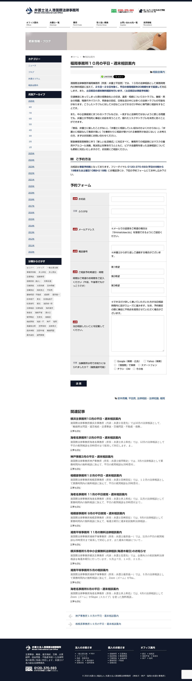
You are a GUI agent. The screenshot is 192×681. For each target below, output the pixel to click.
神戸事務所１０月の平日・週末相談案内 (97, 616)
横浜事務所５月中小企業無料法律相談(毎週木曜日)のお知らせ (108, 551)
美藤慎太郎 (31, 326)
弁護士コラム (34, 79)
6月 (30, 119)
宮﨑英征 (30, 290)
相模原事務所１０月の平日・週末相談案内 (98, 624)
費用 (77, 23)
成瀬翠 (47, 295)
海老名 (29, 312)
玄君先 (39, 317)
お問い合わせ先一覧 (129, 23)
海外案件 (49, 308)
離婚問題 (50, 330)
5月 (30, 124)
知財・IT (40, 321)
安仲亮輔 (122, 398)
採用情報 (148, 23)
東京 (38, 299)
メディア (40, 268)
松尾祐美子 (48, 299)
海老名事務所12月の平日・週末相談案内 (95, 437)
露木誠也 (30, 335)
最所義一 (56, 295)
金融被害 (123, 658)
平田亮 (132, 398)
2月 (30, 142)
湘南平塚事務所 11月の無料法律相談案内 (96, 532)
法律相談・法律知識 (148, 398)
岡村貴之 (40, 290)
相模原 (48, 317)
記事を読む (75, 431)
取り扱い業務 (102, 23)
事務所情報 (31, 272)
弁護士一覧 (55, 23)
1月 (30, 147)
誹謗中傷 (40, 330)
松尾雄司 (30, 303)
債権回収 (80, 663)
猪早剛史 (30, 317)
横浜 (38, 303)
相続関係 (30, 321)
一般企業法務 (52, 268)
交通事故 (30, 277)
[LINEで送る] (106, 77)
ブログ (31, 72)
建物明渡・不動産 (34, 295)
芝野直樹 (42, 326)
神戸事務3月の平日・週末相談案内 (91, 456)
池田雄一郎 (48, 303)
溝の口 (48, 312)
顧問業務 (40, 335)
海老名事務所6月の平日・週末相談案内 (94, 589)
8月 (30, 107)
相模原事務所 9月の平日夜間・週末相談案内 (97, 513)
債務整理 (40, 277)
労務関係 (30, 286)
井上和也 (42, 272)
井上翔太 (52, 272)
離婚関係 (123, 656)
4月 (30, 130)
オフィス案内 (32, 23)
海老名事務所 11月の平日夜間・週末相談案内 (98, 494)
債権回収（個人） (34, 281)
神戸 (48, 321)
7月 (30, 113)
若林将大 (52, 326)
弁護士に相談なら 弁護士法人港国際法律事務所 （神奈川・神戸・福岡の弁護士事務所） (127, 676)
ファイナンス (82, 656)
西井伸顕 (30, 330)
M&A (92, 654)
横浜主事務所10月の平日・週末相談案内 (95, 418)
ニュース (32, 65)
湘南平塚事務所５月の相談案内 (89, 570)
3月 (30, 136)
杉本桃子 (30, 299)
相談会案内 (159, 72)
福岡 (162, 398)
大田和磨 (40, 286)
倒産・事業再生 (83, 658)
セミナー (30, 268)
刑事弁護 (47, 281)
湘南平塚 (38, 312)
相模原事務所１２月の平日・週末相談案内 (96, 475)
